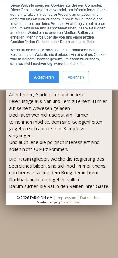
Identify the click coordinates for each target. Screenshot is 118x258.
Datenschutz (90, 197)
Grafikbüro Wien (71, 202)
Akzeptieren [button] (44, 77)
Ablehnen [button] (76, 77)
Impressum (66, 197)
